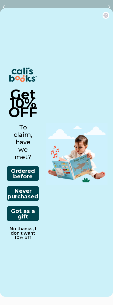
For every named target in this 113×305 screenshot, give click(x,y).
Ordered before (23, 174)
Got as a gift (23, 214)
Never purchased (23, 194)
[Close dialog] (106, 15)
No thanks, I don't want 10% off (23, 233)
